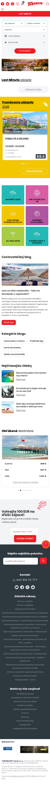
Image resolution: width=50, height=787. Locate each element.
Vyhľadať (25, 51)
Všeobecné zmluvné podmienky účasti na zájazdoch (25, 613)
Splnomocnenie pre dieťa (25, 701)
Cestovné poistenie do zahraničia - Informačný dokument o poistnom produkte (25, 626)
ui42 (3, 778)
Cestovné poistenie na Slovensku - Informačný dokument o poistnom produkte (25, 648)
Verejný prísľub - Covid (25, 679)
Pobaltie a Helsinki (17, 138)
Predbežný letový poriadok (25, 728)
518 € (41, 156)
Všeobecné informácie (25, 609)
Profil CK (25, 713)
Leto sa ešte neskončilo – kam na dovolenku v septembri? (21, 292)
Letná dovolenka (12, 347)
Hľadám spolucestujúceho (25, 709)
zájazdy (17, 80)
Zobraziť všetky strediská (25, 482)
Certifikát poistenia (25, 694)
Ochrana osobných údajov (25, 676)
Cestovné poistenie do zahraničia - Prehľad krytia (25, 631)
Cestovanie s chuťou (14, 341)
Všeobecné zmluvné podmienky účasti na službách (25, 617)
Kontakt (25, 574)
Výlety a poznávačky (14, 354)
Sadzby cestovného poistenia (25, 635)
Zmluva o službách (25, 605)
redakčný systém (17, 776)
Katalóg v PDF (25, 724)
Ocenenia (25, 717)
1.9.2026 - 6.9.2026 (14, 146)
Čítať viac (9, 322)
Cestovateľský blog (16, 257)
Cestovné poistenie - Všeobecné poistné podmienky (25, 620)
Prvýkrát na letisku (25, 705)
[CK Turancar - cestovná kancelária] (35, 3)
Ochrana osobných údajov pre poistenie (25, 672)
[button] (20, 163)
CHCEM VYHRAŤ (25, 538)
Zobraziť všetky (33, 89)
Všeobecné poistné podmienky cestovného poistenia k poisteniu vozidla (25, 666)
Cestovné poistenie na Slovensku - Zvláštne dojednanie (25, 659)
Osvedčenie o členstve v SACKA (25, 697)
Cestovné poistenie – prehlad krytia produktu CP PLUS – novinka (25, 641)
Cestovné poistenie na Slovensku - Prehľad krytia (25, 654)
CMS (33, 776)
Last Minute (25, 13)
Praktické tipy (36, 341)
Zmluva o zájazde (25, 601)
